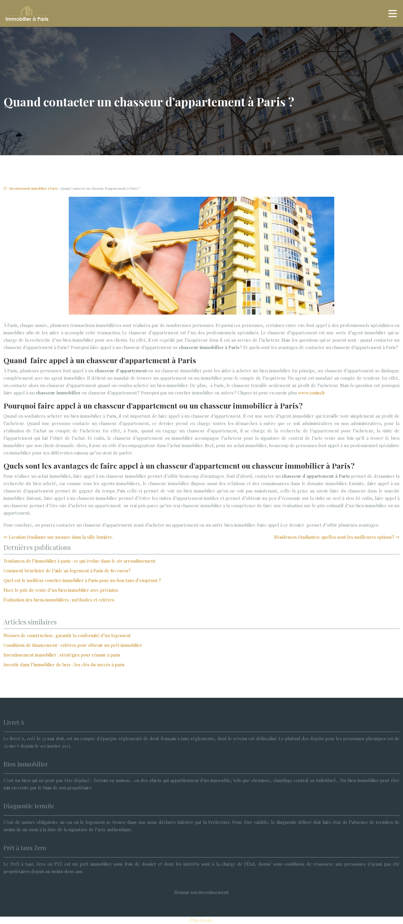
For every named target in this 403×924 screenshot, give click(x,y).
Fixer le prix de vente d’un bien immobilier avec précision (61, 590)
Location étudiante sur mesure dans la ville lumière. (61, 537)
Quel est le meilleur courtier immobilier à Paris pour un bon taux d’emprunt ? (82, 580)
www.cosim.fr (311, 393)
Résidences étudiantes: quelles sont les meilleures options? (334, 537)
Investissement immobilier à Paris (34, 188)
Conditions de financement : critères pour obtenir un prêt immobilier (73, 645)
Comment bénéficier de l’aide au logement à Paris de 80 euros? (67, 570)
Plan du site (201, 920)
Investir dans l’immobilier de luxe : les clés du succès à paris (64, 664)
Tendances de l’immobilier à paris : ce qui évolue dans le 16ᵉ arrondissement (79, 561)
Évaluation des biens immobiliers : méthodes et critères (59, 600)
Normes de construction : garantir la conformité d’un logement (67, 635)
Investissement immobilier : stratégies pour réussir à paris (62, 655)
